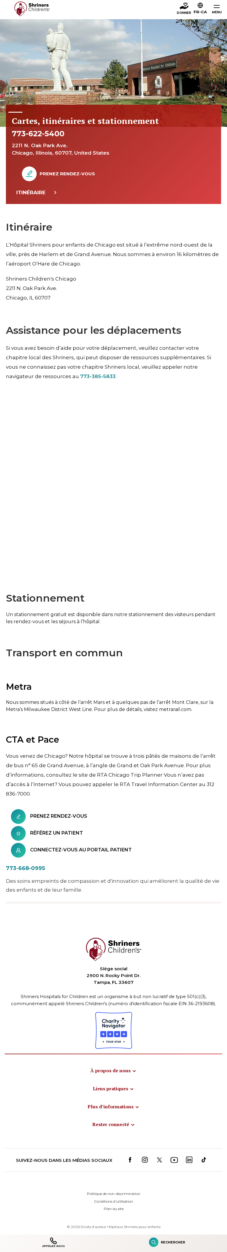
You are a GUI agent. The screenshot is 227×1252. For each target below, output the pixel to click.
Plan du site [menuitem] (114, 1208)
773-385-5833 (98, 376)
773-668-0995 (25, 868)
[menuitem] (113, 1070)
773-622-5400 (38, 133)
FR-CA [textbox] (200, 11)
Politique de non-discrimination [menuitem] (113, 1193)
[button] (200, 9)
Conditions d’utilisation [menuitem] (113, 1201)
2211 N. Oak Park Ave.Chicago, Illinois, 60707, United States (60, 149)
